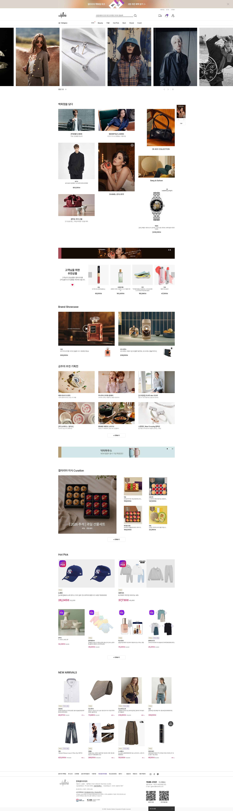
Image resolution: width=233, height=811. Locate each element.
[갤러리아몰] (62, 15)
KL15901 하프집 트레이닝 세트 (128, 595)
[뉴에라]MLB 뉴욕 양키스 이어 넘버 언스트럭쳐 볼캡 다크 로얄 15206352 (82, 595)
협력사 (120, 774)
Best (124, 23)
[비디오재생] (86, 329)
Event (140, 23)
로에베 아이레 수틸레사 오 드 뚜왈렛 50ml (120, 289)
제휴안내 (135, 774)
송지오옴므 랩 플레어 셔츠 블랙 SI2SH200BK (76, 183)
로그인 (167, 9)
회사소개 (70, 774)
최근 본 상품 (153, 808)
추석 (92, 23)
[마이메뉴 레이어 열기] (173, 15)
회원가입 (162, 9)
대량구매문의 (142, 774)
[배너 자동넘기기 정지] (173, 89)
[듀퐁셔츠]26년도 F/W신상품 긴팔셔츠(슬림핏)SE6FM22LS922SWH (71, 711)
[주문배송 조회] (160, 15)
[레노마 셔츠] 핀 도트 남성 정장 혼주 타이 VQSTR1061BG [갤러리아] (101, 711)
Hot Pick (116, 23)
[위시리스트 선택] (132, 145)
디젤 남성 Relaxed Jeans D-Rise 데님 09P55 (70, 753)
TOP (181, 123)
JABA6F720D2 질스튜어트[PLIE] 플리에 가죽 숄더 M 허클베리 (131, 711)
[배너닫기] (228, 4)
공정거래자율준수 (85, 774)
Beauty (100, 23)
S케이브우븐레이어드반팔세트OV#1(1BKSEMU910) (161, 642)
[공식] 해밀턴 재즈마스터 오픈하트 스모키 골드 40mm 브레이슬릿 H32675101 (157, 228)
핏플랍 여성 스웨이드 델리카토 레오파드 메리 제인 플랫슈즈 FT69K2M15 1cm (101, 753)
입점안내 (128, 774)
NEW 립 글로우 (164, 289)
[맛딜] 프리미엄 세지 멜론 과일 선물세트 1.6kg (158, 527)
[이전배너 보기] (164, 89)
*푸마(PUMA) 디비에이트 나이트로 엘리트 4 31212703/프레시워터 (142, 289)
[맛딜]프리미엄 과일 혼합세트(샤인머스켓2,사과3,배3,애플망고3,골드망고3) (133, 499)
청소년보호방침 (112, 774)
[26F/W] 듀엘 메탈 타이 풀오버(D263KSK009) (160, 710)
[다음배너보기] (173, 275)
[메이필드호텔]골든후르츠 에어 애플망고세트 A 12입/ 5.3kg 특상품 (132, 527)
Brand (132, 23)
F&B (108, 23)
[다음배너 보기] (168, 89)
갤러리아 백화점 (62, 774)
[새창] (150, 774)
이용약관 (94, 774)
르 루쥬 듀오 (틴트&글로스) (98, 289)
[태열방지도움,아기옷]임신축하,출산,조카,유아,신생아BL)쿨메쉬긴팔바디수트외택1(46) (101, 643)
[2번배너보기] (168, 249)
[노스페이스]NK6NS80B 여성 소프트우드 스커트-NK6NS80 (131, 753)
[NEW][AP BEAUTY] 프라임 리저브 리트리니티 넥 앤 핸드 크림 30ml (161, 753)
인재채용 (77, 774)
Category (64, 23)
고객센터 (173, 9)
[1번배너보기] (167, 249)
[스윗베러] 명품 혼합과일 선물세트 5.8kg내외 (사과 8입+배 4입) (157, 499)
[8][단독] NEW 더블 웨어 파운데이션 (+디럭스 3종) (131, 642)
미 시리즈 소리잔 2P (63, 639)
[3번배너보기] (170, 249)
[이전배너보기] (90, 275)
